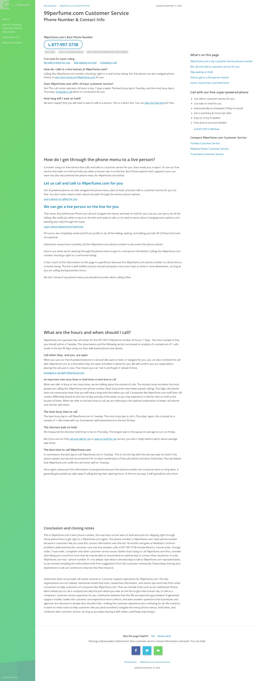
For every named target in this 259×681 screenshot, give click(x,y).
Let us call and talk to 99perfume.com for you (83, 183)
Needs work (164, 636)
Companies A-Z (10, 37)
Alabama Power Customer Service (209, 148)
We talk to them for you (57, 62)
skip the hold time (155, 103)
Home (5, 19)
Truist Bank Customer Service (207, 154)
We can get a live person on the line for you (81, 206)
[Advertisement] (113, 130)
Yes (153, 636)
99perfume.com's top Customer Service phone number (221, 61)
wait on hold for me (106, 439)
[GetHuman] (15, 4)
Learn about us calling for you (60, 199)
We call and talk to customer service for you (215, 66)
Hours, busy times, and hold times (209, 82)
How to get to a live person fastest (209, 77)
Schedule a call (108, 62)
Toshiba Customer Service (205, 143)
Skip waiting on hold (85, 62)
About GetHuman (12, 42)
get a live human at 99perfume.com (75, 77)
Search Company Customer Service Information (12, 28)
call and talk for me (80, 439)
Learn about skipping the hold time (63, 226)
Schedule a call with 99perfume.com (64, 373)
